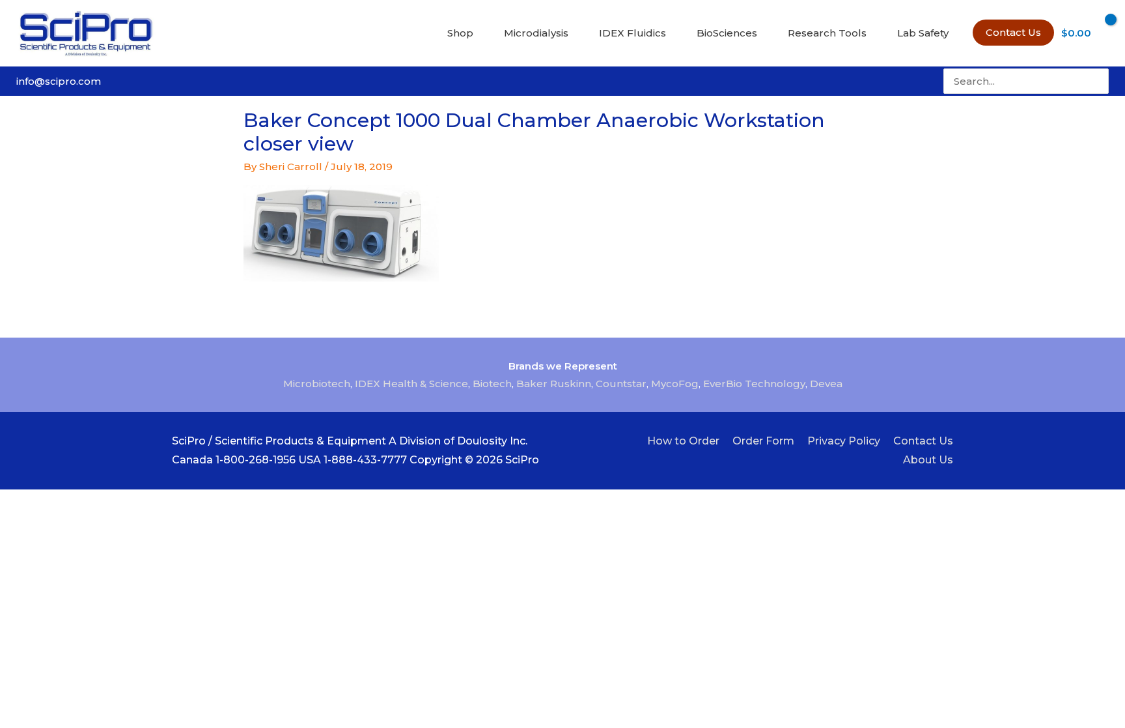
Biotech (492, 383)
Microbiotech (316, 383)
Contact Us (923, 441)
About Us (928, 460)
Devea (826, 383)
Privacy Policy (843, 441)
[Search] (1100, 81)
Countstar (621, 383)
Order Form (763, 441)
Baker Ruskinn (553, 383)
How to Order (683, 441)
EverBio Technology (754, 383)
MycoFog (675, 383)
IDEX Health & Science (411, 383)
